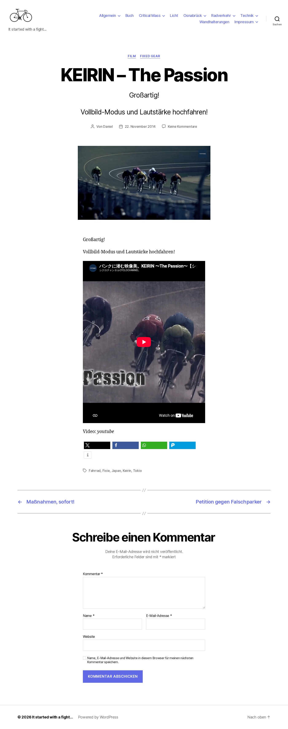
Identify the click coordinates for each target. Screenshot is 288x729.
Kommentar (93, 574)
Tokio (137, 470)
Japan (116, 470)
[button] (97, 445)
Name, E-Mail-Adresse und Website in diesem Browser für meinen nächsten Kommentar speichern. (140, 660)
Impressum (244, 22)
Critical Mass (150, 15)
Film (132, 56)
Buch (129, 15)
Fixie (106, 470)
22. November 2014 (140, 126)
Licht (174, 15)
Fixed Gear (150, 56)
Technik (247, 15)
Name (88, 616)
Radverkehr (221, 15)
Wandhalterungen (214, 22)
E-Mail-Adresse (159, 616)
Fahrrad (95, 470)
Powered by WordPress (98, 717)
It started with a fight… (52, 717)
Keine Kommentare (182, 126)
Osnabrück (192, 15)
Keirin (127, 470)
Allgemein (107, 15)
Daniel (108, 126)
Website (89, 636)
